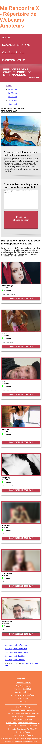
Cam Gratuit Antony (8, 629)
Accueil (6, 37)
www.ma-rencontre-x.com (9, 738)
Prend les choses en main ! (21, 220)
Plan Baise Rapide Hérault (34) (23, 710)
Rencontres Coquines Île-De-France (23, 726)
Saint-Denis (12, 100)
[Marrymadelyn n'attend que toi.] (21, 145)
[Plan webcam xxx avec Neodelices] (21, 619)
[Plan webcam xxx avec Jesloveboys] (21, 283)
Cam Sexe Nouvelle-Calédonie (23, 695)
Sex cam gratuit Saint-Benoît (16, 649)
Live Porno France (23, 707)
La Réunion (12, 89)
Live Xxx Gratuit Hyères (23, 720)
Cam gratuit (12, 104)
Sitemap (23, 701)
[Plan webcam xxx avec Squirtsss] (21, 523)
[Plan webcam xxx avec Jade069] (21, 427)
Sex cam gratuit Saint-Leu (15, 660)
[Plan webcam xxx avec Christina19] (21, 571)
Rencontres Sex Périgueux (23, 735)
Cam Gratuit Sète (7, 581)
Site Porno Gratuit (23, 698)
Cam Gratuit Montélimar (9, 294)
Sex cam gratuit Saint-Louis (15, 656)
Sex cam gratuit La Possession (17, 645)
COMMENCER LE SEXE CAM (21, 298)
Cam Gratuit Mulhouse (9, 438)
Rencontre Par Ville (23, 683)
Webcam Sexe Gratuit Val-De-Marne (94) (23, 713)
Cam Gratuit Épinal (8, 342)
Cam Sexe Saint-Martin (23, 689)
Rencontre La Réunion (16, 44)
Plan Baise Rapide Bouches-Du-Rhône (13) (23, 723)
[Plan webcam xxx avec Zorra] (21, 331)
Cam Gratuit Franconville (9, 390)
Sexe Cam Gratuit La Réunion (23, 716)
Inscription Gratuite (13, 59)
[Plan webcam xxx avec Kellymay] (21, 475)
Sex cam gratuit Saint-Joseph (16, 652)
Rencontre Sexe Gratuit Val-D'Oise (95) (23, 729)
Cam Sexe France (13, 52)
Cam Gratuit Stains (8, 534)
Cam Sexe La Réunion (23, 692)
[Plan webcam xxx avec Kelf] (21, 379)
